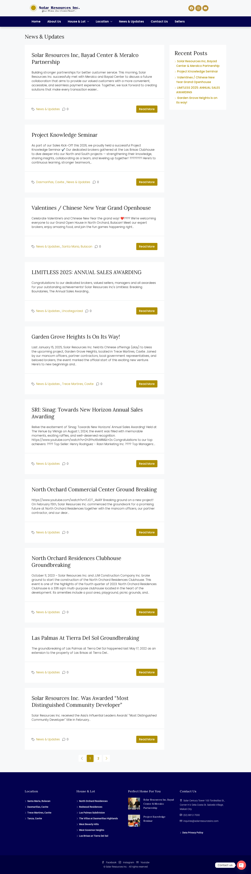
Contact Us (159, 21)
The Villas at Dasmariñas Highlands (98, 818)
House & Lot (77, 21)
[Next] (106, 758)
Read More (147, 109)
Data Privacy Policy (192, 832)
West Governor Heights (91, 830)
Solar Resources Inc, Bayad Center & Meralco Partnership (158, 803)
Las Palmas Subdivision (92, 812)
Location (102, 21)
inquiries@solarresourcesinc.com (200, 821)
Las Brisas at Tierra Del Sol (93, 835)
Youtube (144, 862)
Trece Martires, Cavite (78, 384)
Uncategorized (72, 311)
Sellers (180, 21)
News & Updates (131, 21)
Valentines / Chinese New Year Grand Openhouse (91, 208)
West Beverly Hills (89, 824)
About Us (54, 21)
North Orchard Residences (93, 801)
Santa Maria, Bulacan (77, 246)
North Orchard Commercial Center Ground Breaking (94, 489)
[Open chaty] (241, 865)
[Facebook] (191, 8)
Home (36, 21)
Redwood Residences (90, 806)
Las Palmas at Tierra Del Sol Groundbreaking (85, 638)
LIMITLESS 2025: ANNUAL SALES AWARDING (87, 272)
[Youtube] (205, 8)
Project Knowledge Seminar (64, 135)
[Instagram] (198, 8)
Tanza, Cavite (34, 818)
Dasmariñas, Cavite (50, 182)
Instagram (128, 862)
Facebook (111, 862)
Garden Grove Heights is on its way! (76, 336)
